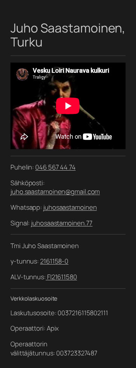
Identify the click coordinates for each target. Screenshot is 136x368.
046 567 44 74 (55, 167)
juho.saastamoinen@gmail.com (55, 191)
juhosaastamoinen (70, 207)
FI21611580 (61, 277)
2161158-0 (54, 261)
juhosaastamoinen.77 (61, 223)
